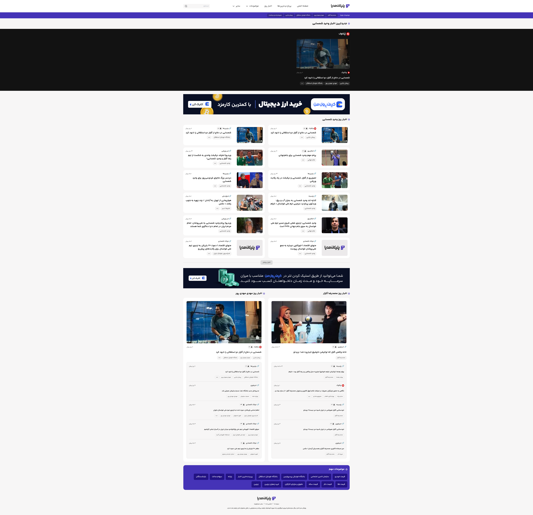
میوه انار (340, 454)
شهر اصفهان (237, 416)
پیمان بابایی (289, 15)
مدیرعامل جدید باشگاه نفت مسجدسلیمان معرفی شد (240, 391)
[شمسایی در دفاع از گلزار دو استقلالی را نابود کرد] (323, 54)
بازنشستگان (201, 476)
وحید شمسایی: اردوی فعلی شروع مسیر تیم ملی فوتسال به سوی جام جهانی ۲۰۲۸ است (293, 225)
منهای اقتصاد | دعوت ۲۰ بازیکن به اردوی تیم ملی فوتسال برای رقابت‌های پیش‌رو (210, 247)
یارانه (230, 476)
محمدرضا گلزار (332, 15)
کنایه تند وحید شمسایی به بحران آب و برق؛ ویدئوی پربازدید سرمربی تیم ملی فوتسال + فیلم (293, 202)
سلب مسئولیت (258, 504)
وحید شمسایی (225, 163)
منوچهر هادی (317, 396)
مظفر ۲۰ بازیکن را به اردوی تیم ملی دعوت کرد (243, 448)
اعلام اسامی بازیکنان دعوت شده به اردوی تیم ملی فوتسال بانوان (236, 410)
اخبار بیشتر (266, 262)
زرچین (256, 484)
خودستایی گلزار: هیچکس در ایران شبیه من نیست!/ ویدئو (323, 410)
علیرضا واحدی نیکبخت (275, 15)
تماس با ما (269, 504)
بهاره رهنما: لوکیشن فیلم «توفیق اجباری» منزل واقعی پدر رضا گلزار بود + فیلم (316, 371)
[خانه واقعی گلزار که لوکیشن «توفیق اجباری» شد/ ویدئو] (308, 322)
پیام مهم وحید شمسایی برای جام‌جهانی (297, 155)
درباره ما (276, 504)
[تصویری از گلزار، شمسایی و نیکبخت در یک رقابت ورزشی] (335, 180)
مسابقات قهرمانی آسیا (223, 435)
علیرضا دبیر (226, 208)
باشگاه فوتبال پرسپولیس (294, 476)
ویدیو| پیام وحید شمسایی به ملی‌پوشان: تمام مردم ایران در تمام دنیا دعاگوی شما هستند (209, 225)
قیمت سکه (313, 484)
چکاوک (256, 347)
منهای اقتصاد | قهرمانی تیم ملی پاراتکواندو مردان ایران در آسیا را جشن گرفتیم (231, 429)
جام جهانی (311, 160)
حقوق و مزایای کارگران (294, 484)
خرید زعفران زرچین (271, 484)
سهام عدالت (217, 476)
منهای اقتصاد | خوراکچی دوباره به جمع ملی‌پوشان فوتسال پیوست (298, 247)
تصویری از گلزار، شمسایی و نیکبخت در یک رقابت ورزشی (293, 179)
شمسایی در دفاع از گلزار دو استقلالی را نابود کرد (327, 77)
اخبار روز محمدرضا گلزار (335, 293)
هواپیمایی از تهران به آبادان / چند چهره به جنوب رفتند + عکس (208, 202)
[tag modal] (302, 83)
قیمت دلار (328, 484)
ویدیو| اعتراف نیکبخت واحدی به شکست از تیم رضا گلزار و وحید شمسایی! (209, 157)
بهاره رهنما (339, 377)
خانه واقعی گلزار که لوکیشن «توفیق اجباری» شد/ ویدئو (319, 352)
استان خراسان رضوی (228, 454)
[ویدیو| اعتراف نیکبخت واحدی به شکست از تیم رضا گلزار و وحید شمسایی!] (250, 158)
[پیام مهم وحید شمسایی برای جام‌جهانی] (335, 158)
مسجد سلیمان (245, 396)
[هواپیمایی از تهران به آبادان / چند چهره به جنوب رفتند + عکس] (250, 203)
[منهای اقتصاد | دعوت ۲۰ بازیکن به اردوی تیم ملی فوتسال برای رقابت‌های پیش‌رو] (250, 248)
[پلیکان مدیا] (340, 6)
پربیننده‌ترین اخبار (245, 476)
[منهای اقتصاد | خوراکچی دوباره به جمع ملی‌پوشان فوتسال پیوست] (335, 248)
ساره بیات (340, 396)
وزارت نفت (255, 396)
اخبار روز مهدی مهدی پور (249, 293)
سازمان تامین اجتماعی (320, 476)
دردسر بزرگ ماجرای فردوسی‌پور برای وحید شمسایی (212, 179)
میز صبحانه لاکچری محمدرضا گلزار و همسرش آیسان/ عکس (323, 448)
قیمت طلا (341, 484)
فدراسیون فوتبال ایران (222, 253)
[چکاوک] (266, 34)
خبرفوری (342, 347)
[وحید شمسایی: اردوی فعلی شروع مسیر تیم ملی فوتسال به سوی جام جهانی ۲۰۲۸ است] (335, 225)
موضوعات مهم (337, 469)
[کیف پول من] (266, 104)
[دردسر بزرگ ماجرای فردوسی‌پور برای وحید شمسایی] (250, 180)
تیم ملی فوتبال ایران (239, 435)
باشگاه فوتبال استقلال (303, 15)
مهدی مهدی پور (319, 15)
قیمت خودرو (340, 476)
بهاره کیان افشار (329, 396)
